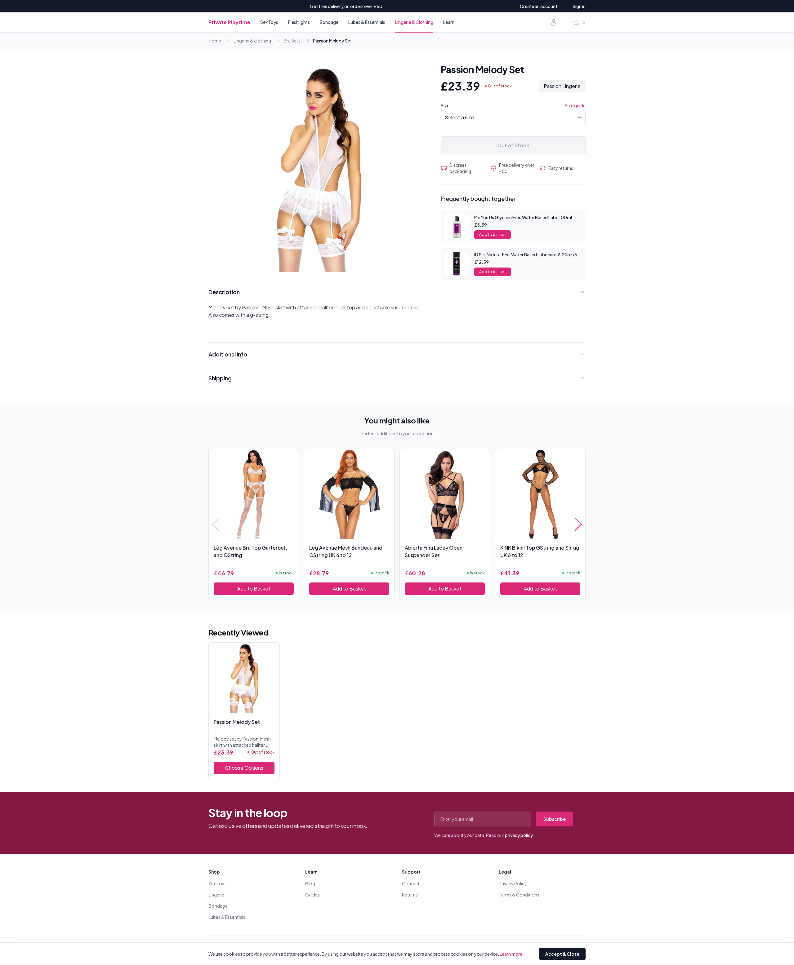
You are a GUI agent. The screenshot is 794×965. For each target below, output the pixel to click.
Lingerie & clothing (252, 40)
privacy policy (519, 835)
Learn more (511, 954)
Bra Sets (292, 40)
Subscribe (554, 819)
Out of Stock (513, 145)
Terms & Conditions (519, 894)
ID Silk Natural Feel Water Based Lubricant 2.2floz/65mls (530, 254)
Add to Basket (253, 588)
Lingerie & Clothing (414, 22)
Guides (312, 894)
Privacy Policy (513, 883)
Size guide (575, 105)
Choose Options (244, 767)
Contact (411, 883)
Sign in (579, 6)
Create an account (538, 6)
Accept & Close (562, 954)
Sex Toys (269, 22)
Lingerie (216, 894)
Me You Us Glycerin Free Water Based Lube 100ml (523, 217)
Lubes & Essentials (366, 22)
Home (214, 40)
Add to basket (492, 234)
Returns (410, 894)
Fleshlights (299, 22)
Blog (310, 883)
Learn (448, 22)
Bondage (329, 22)
